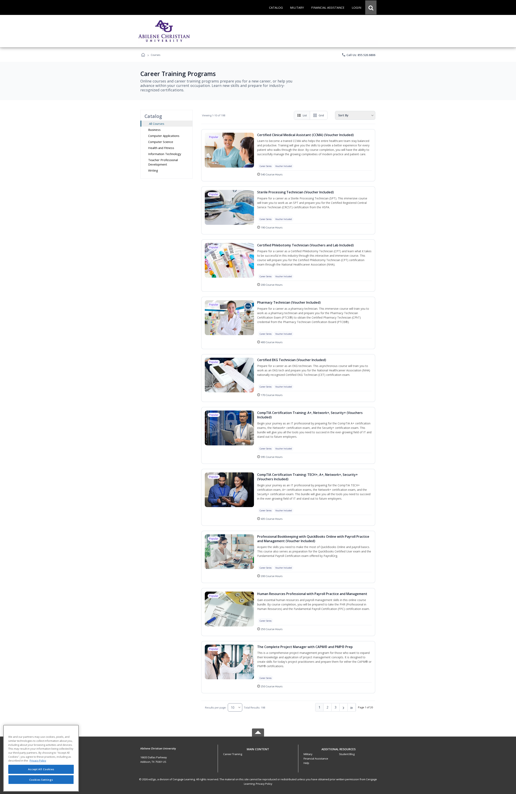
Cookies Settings (41, 779)
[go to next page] (344, 707)
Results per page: (215, 707)
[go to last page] (352, 707)
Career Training (232, 754)
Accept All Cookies (41, 769)
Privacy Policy (264, 784)
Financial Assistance (316, 758)
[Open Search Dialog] (371, 7)
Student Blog (347, 754)
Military (308, 754)
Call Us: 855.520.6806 (358, 55)
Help (306, 763)
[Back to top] (258, 751)
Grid (321, 115)
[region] (41, 758)
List (305, 115)
